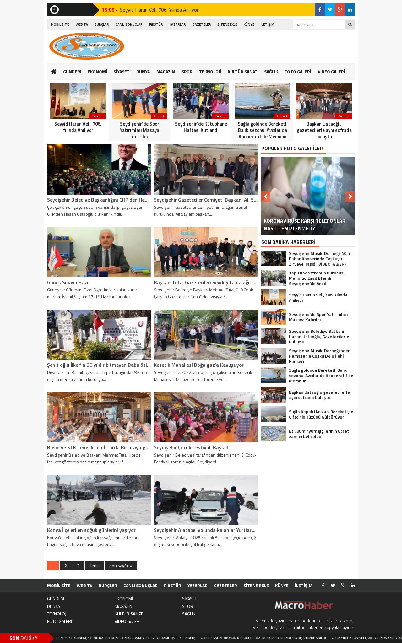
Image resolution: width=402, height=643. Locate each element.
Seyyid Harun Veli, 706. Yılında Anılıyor (159, 10)
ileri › (95, 565)
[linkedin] (350, 9)
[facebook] (320, 9)
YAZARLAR (178, 24)
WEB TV (82, 24)
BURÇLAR (102, 24)
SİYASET (121, 71)
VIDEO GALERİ (331, 71)
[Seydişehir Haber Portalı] (86, 46)
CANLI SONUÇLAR (129, 24)
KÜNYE (249, 24)
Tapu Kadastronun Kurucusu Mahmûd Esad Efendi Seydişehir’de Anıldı (238, 638)
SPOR (187, 71)
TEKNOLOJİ (210, 71)
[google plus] (340, 9)
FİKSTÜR (156, 24)
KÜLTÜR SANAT (243, 71)
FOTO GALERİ (298, 71)
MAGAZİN (165, 71)
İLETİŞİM (267, 24)
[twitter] (330, 9)
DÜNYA (143, 71)
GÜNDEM (72, 71)
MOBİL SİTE (60, 24)
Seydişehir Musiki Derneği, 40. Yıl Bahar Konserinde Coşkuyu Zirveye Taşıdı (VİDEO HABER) (91, 638)
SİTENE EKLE (227, 24)
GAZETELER (202, 24)
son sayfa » (121, 565)
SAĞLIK (271, 71)
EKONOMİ (97, 71)
